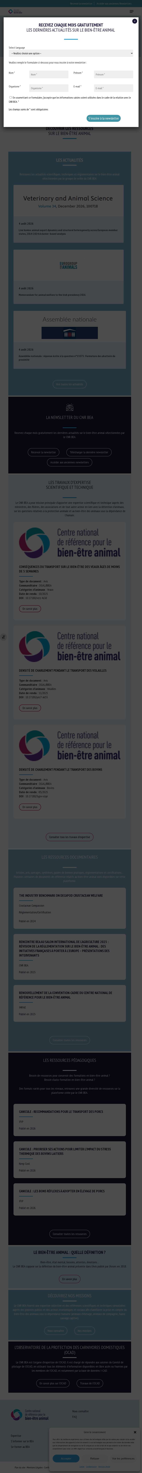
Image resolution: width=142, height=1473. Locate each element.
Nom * (12, 72)
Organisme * (15, 86)
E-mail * (77, 86)
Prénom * (78, 72)
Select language (17, 47)
